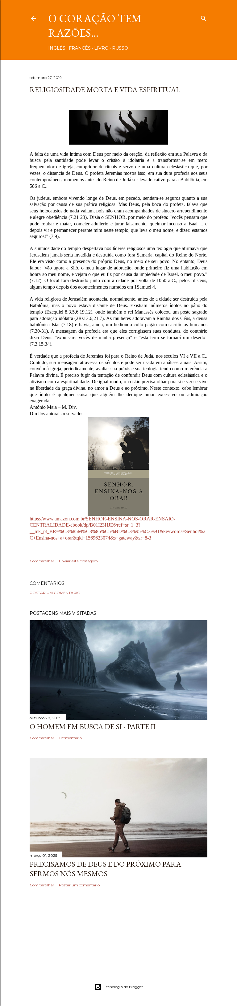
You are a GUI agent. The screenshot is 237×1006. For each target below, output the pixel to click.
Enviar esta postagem (78, 561)
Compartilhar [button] (42, 561)
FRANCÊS (80, 48)
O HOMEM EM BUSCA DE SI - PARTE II (93, 726)
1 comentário (70, 738)
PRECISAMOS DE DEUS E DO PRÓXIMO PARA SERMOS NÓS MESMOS (105, 868)
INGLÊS (56, 48)
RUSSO (120, 48)
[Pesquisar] (203, 17)
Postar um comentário (55, 592)
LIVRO (101, 48)
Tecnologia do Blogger (123, 986)
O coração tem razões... (95, 25)
